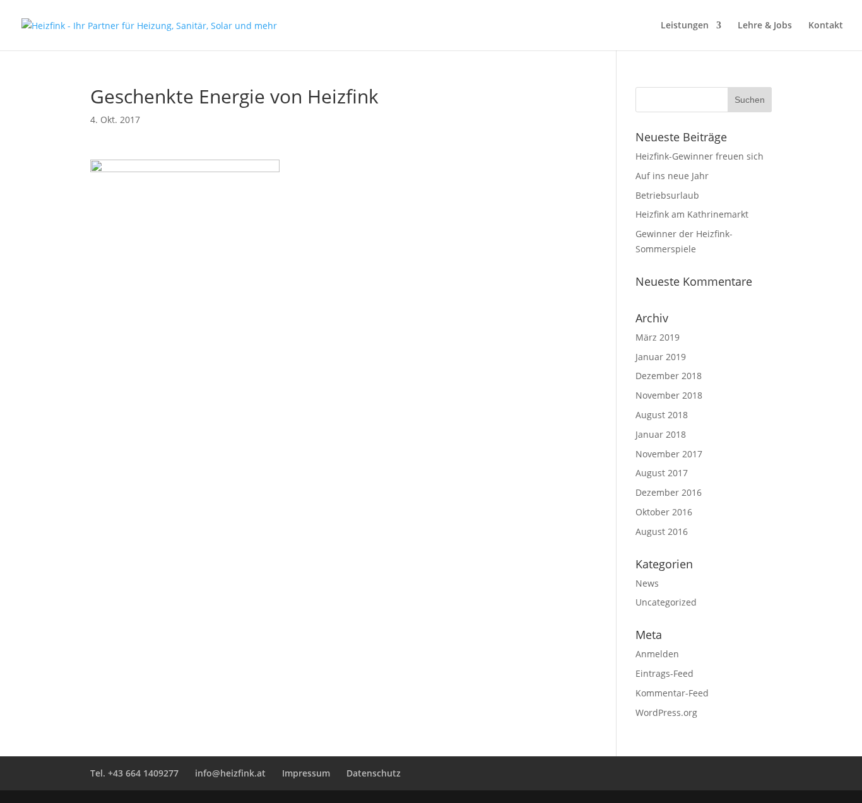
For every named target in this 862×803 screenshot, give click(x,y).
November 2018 (668, 395)
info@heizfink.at (230, 773)
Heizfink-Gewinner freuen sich (699, 156)
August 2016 (661, 531)
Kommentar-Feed (672, 693)
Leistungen (685, 26)
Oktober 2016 (663, 512)
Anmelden (657, 654)
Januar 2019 (660, 357)
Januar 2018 (660, 434)
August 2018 (661, 415)
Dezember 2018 (668, 376)
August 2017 (661, 473)
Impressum (306, 773)
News (647, 583)
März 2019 (657, 337)
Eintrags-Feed (664, 673)
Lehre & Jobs (765, 26)
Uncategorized (666, 602)
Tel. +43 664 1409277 (134, 773)
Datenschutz (373, 773)
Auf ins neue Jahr (672, 176)
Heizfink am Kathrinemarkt (691, 214)
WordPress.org (666, 712)
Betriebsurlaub (667, 195)
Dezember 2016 (668, 492)
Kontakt (825, 26)
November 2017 (668, 454)
